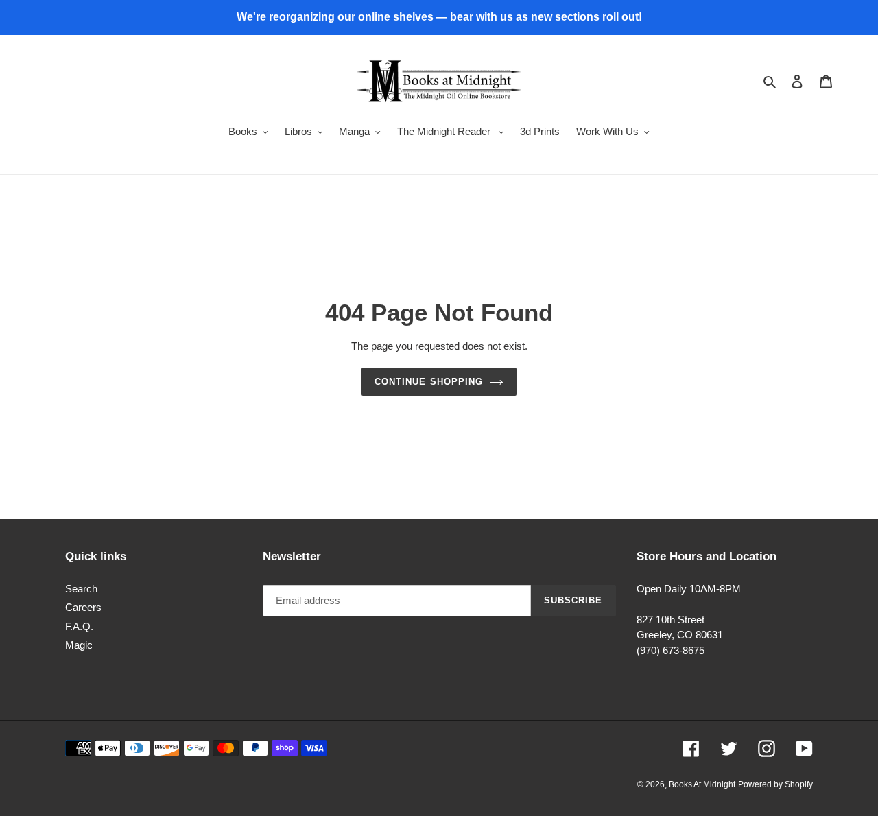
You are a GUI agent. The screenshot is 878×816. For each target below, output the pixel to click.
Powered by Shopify (775, 784)
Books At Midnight (702, 784)
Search (81, 589)
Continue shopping (429, 381)
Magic (79, 645)
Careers (83, 607)
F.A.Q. (79, 626)
